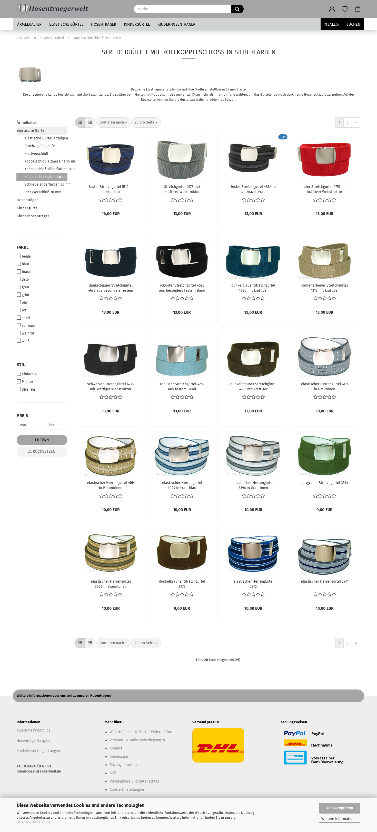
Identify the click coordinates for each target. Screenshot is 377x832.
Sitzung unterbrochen (127, 765)
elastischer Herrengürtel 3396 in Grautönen (253, 485)
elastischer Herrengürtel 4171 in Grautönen (324, 386)
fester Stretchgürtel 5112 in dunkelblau (111, 189)
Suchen (353, 24)
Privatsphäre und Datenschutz (134, 781)
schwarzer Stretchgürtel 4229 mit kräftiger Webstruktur (110, 386)
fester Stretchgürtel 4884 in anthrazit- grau (253, 189)
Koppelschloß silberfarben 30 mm (45, 169)
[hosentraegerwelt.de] (54, 9)
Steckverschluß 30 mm (42, 192)
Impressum (119, 756)
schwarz (28, 325)
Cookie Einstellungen (127, 789)
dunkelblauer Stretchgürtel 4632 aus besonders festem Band (110, 287)
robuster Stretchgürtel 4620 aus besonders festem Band (182, 287)
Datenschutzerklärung (34, 822)
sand (26, 318)
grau (25, 287)
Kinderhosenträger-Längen (38, 751)
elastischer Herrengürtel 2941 (325, 581)
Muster (27, 382)
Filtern (42, 440)
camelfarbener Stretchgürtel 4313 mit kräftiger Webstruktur (324, 287)
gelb (25, 279)
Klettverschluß (36, 153)
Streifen (28, 389)
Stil (21, 364)
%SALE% (331, 24)
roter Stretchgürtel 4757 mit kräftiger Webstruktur (324, 189)
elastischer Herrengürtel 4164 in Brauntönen (111, 485)
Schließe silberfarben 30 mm (45, 184)
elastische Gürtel (66, 24)
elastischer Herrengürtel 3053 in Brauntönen (111, 583)
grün (25, 295)
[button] (332, 9)
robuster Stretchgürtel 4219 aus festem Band (182, 386)
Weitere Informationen (340, 819)
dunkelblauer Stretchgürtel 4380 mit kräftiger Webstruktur (253, 287)
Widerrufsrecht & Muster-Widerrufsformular (145, 732)
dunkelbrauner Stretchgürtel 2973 (182, 583)
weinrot (28, 333)
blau (25, 264)
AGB (113, 773)
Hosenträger (103, 24)
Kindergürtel (137, 24)
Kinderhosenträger (176, 24)
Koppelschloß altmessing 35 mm (45, 161)
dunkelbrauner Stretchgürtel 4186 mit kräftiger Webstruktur (253, 386)
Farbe (23, 247)
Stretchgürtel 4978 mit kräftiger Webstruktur (182, 189)
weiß (25, 341)
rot (24, 310)
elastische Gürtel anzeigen (45, 138)
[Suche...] (237, 9)
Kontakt (116, 748)
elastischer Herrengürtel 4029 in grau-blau (182, 485)
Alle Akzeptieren (339, 808)
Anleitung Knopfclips (33, 730)
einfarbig (29, 374)
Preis (22, 415)
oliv (25, 302)
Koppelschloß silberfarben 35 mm (45, 177)
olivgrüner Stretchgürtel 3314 (324, 483)
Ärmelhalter (29, 24)
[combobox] (113, 122)
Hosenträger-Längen (33, 740)
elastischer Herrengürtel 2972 (253, 583)
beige (26, 256)
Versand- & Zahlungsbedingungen (137, 740)
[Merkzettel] (345, 9)
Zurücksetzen (42, 451)
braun (26, 272)
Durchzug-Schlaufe (39, 146)
